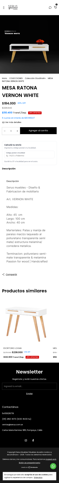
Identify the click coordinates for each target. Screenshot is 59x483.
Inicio (4, 78)
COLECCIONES (16, 78)
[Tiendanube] (29, 467)
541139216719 (8, 413)
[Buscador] (50, 7)
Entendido (38, 477)
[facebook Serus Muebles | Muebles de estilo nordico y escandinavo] (33, 440)
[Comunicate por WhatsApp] (53, 466)
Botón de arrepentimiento (29, 463)
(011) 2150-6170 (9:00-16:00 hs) (16, 419)
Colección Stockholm (35, 78)
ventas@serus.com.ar (12, 424)
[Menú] (4, 7)
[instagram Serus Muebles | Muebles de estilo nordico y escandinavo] (26, 440)
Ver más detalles (13, 122)
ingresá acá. (51, 459)
